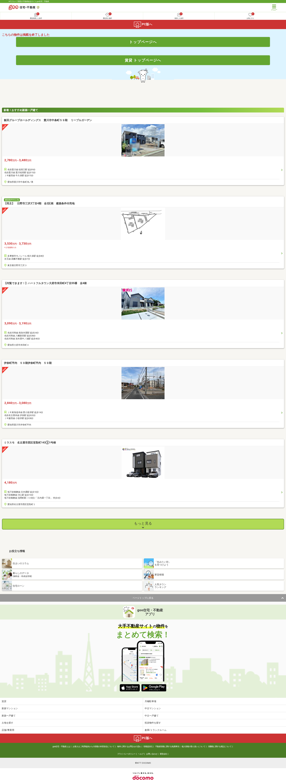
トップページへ (143, 42)
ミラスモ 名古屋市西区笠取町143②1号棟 (30, 442)
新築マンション (10, 708)
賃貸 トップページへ (143, 60)
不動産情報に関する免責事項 (167, 746)
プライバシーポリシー (126, 754)
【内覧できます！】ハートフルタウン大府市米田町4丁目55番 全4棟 (45, 283)
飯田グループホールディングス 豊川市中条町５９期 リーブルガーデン (48, 120)
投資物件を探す (153, 722)
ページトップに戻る (143, 598)
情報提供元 (148, 746)
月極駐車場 (150, 701)
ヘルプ (140, 754)
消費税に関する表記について (220, 746)
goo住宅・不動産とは (61, 746)
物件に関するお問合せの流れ (129, 746)
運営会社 (163, 754)
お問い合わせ (151, 754)
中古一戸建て (152, 715)
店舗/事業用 (8, 730)
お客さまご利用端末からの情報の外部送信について (94, 746)
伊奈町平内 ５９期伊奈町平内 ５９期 (28, 363)
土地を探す (7, 722)
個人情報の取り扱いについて (193, 746)
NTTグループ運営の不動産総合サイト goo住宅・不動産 (29, 1)
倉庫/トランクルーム (156, 730)
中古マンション (153, 708)
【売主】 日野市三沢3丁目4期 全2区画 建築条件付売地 (39, 203)
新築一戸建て (9, 715)
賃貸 (4, 701)
